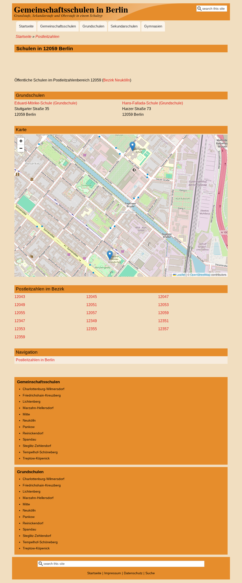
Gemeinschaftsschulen (58, 26)
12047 (163, 297)
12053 (163, 305)
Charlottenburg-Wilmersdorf (43, 389)
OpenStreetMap (200, 274)
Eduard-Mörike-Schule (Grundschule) (45, 103)
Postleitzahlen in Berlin (35, 360)
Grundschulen (93, 26)
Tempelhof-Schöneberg (40, 452)
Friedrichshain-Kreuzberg (42, 395)
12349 (91, 321)
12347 (19, 321)
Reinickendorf (33, 433)
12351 (163, 321)
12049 (19, 305)
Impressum (112, 573)
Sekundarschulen (124, 26)
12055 (19, 313)
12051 (91, 305)
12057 (91, 313)
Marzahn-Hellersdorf (38, 408)
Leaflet (180, 274)
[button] (110, 255)
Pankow (29, 427)
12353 (19, 329)
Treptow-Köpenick (36, 458)
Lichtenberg (31, 401)
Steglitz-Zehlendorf (37, 446)
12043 (19, 297)
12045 (91, 297)
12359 (19, 337)
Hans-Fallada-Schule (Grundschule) (152, 103)
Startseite (26, 26)
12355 (91, 329)
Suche (150, 573)
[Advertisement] (121, 65)
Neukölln (29, 420)
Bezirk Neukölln (116, 80)
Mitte (26, 414)
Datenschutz (133, 573)
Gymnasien (153, 26)
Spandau (29, 439)
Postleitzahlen (47, 37)
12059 (163, 313)
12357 (163, 329)
